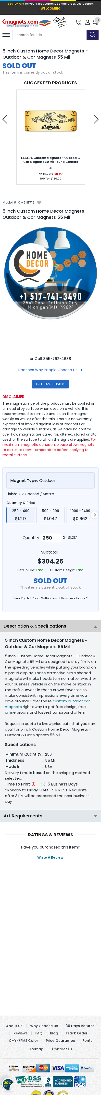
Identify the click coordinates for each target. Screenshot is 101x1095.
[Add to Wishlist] (39, 203)
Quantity (31, 538)
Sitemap (36, 1049)
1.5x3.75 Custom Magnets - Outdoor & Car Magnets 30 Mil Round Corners (51, 160)
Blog (54, 1033)
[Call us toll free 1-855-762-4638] (78, 22)
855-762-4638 (57, 358)
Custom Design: (63, 570)
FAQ (38, 1033)
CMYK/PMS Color (23, 1040)
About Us (14, 1025)
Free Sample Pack (50, 384)
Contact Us (62, 1049)
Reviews (20, 1033)
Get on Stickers (7, 1083)
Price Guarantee (60, 1040)
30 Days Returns (80, 1025)
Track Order (77, 1033)
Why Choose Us (44, 1025)
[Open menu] (6, 35)
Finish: (11, 494)
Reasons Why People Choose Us (47, 369)
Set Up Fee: (26, 570)
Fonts (87, 1040)
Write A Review (50, 857)
